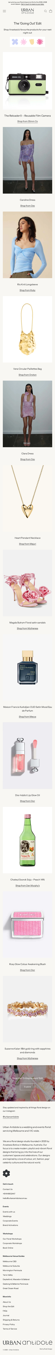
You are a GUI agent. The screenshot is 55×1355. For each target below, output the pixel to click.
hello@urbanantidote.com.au (15, 1198)
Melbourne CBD (9, 1261)
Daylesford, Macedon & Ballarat (16, 1279)
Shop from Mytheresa (27, 628)
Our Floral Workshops (12, 1239)
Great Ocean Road (10, 1288)
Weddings (7, 1216)
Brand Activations (10, 1225)
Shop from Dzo (27, 205)
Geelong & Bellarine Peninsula (15, 1284)
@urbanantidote (11, 1116)
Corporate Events (10, 1221)
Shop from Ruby (27, 290)
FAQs (5, 1311)
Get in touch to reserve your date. (32, 4)
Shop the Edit (8, 1306)
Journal (6, 1315)
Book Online (8, 1248)
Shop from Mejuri (27, 543)
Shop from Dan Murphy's (28, 885)
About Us (7, 1302)
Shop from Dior (27, 801)
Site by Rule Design (46, 1349)
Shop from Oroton (28, 374)
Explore (27, 1086)
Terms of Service (10, 1329)
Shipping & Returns (11, 1320)
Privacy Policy (9, 1324)
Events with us (9, 1212)
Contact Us (7, 1189)
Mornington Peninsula (12, 1270)
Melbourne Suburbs (11, 1266)
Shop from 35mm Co (27, 121)
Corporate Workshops (12, 1243)
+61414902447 (9, 1193)
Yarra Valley (8, 1275)
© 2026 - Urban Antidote (11, 1350)
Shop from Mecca (27, 716)
